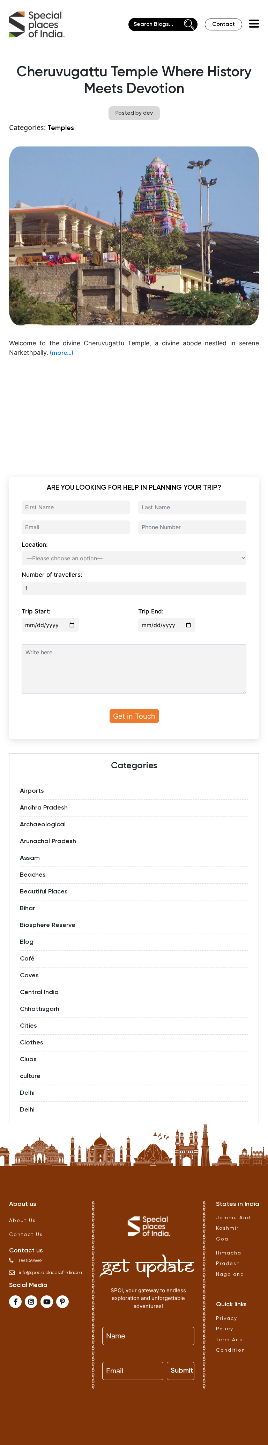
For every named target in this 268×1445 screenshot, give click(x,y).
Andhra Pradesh (44, 808)
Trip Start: (36, 611)
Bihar (27, 908)
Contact (223, 24)
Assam (30, 858)
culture (30, 1076)
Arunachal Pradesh (48, 841)
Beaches (33, 875)
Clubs (28, 1059)
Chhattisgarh (39, 1009)
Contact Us (26, 1234)
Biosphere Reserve (47, 925)
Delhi (27, 1093)
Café (27, 959)
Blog (27, 942)
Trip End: (151, 611)
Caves (29, 975)
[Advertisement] (134, 412)
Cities (28, 1026)
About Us (22, 1220)
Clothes (31, 1043)
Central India (39, 992)
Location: (35, 544)
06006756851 (31, 1261)
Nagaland (230, 1274)
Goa (222, 1239)
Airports (32, 791)
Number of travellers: (52, 574)
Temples (60, 128)
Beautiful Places (44, 892)
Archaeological (43, 824)
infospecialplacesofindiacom (51, 1273)
